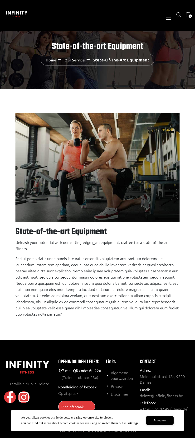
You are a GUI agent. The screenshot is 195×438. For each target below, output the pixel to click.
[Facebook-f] (10, 397)
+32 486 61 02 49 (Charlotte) (164, 408)
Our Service (74, 59)
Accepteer (159, 420)
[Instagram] (24, 397)
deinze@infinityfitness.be (161, 395)
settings (132, 423)
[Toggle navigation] (168, 17)
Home (51, 59)
